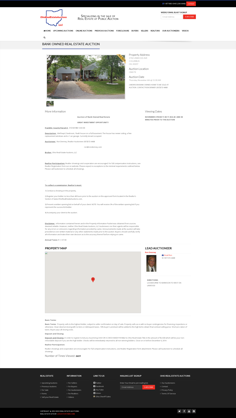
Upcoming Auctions (63, 31)
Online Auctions (84, 31)
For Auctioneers (74, 390)
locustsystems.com (66, 414)
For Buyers (72, 386)
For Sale (45, 390)
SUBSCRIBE (189, 16)
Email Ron (168, 255)
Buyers (135, 31)
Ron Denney (150, 252)
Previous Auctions (104, 31)
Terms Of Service (169, 393)
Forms (44, 393)
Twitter (98, 383)
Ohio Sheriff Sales (103, 396)
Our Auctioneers (170, 31)
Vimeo (98, 393)
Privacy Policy (167, 390)
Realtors (155, 31)
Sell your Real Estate (50, 397)
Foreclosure (122, 31)
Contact (165, 386)
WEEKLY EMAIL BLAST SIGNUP (174, 12)
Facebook (99, 386)
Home (48, 31)
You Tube (99, 389)
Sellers (144, 31)
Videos (185, 31)
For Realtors (73, 393)
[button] (93, 279)
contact (191, 3)
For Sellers (72, 383)
